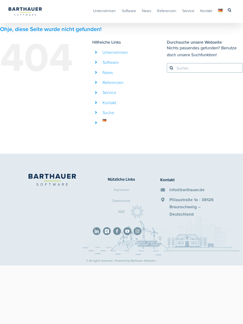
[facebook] (117, 231)
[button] (229, 10)
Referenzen (113, 82)
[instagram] (137, 231)
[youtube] (127, 231)
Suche (108, 112)
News (108, 72)
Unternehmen (115, 52)
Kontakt (109, 102)
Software (111, 62)
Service (109, 92)
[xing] (107, 231)
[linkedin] (97, 231)
